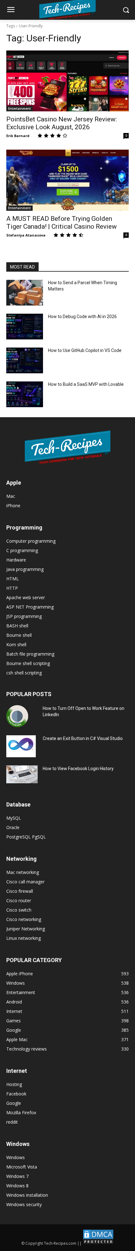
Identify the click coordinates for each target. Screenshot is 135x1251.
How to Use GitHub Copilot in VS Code (85, 350)
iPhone (13, 505)
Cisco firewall (19, 891)
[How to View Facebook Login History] (22, 774)
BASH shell (17, 626)
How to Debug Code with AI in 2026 (82, 316)
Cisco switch (18, 910)
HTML (12, 579)
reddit (12, 1122)
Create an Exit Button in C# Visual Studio (83, 738)
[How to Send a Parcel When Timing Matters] (24, 293)
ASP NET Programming (30, 607)
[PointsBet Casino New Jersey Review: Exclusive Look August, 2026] (67, 80)
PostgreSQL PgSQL (26, 837)
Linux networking (23, 938)
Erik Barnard (18, 135)
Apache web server (25, 597)
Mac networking (22, 872)
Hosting (14, 1084)
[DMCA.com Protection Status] (98, 1243)
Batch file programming (30, 654)
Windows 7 (17, 1176)
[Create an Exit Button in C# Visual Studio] (21, 746)
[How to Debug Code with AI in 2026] (24, 326)
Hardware (16, 560)
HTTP (12, 588)
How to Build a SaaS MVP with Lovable (86, 384)
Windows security (24, 1204)
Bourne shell (19, 635)
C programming (22, 550)
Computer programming (31, 541)
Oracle (12, 827)
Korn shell (16, 644)
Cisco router (18, 900)
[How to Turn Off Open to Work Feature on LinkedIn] (17, 716)
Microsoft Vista (21, 1167)
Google (13, 1103)
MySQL (13, 818)
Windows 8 (17, 1186)
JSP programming (24, 616)
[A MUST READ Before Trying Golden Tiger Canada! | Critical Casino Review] (67, 180)
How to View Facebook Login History (78, 768)
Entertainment (19, 108)
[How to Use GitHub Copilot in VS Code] (24, 360)
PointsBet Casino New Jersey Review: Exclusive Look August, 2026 (61, 123)
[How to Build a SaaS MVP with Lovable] (24, 394)
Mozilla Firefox (21, 1112)
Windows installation (27, 1195)
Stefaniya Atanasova (26, 235)
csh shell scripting (24, 673)
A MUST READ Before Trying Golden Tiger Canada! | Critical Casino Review (61, 222)
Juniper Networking (25, 929)
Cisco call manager (25, 882)
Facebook (16, 1094)
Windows (15, 1157)
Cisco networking (23, 919)
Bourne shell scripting (28, 663)
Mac (10, 496)
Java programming (25, 569)
